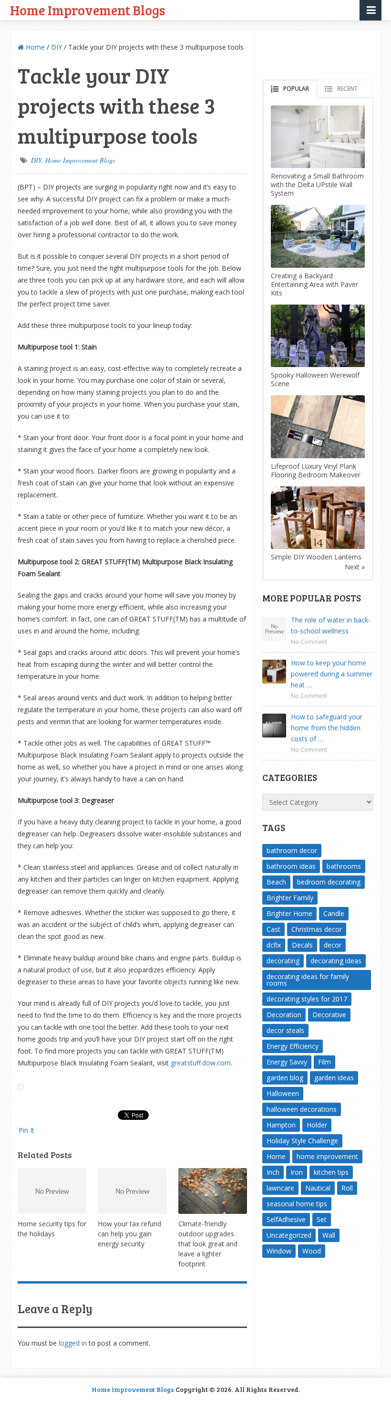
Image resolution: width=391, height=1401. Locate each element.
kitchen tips (331, 1172)
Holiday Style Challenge (302, 1140)
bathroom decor (292, 850)
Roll (347, 1187)
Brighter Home (289, 913)
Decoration (284, 1014)
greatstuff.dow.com (201, 1062)
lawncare (280, 1187)
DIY (56, 47)
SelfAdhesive (286, 1219)
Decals (302, 944)
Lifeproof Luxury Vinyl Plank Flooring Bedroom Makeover (315, 470)
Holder (317, 1124)
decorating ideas (335, 960)
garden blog (285, 1077)
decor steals (285, 1030)
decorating (283, 960)
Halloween (283, 1093)
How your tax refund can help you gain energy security (129, 1233)
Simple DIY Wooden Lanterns (316, 556)
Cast (273, 929)
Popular (296, 88)
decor (332, 944)
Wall (328, 1235)
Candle (333, 913)
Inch (273, 1172)
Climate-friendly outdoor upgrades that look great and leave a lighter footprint (207, 1243)
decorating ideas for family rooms (308, 980)
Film (324, 1061)
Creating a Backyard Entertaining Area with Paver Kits (314, 284)
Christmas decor (316, 929)
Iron (296, 1172)
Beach (276, 881)
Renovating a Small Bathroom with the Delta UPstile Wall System (317, 184)
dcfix (274, 944)
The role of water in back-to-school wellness (330, 625)
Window (279, 1250)
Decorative (329, 1014)
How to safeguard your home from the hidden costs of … (326, 727)
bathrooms (344, 866)
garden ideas (334, 1077)
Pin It (26, 1130)
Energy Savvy (287, 1061)
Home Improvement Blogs (87, 10)
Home (34, 47)
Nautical (317, 1187)
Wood (311, 1250)
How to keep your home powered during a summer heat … (331, 673)
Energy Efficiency (293, 1046)
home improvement (327, 1156)
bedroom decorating (328, 881)
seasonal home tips (297, 1203)
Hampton (281, 1124)
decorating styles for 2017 (307, 998)
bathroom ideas (291, 866)
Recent (347, 88)
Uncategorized (289, 1235)
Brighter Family (290, 897)
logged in (73, 1343)
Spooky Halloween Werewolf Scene (315, 379)
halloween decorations (302, 1109)
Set (322, 1219)
